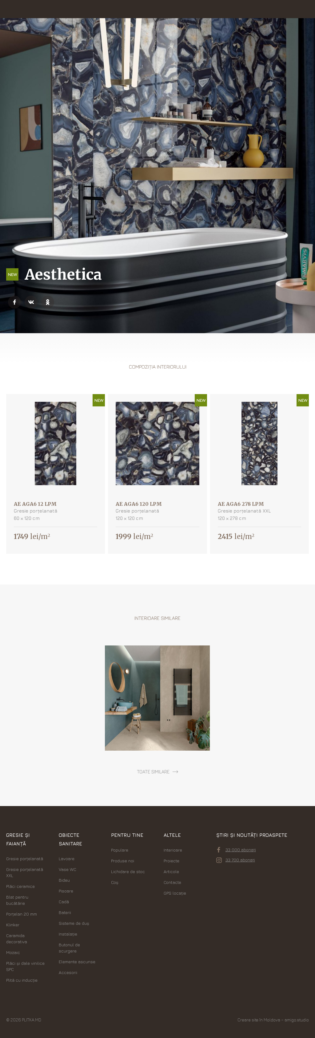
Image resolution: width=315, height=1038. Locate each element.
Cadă (64, 901)
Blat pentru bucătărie (17, 900)
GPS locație (175, 893)
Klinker (12, 924)
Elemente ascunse (77, 961)
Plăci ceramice (20, 886)
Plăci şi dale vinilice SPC (25, 966)
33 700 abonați (240, 859)
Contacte (172, 882)
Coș (114, 882)
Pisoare (66, 890)
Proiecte (171, 860)
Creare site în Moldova (258, 1019)
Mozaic (13, 952)
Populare (119, 849)
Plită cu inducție (22, 980)
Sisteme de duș (74, 923)
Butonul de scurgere (69, 947)
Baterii (65, 912)
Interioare (173, 849)
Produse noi (122, 860)
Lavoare (66, 858)
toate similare (153, 771)
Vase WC (67, 869)
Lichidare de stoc (128, 871)
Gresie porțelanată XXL (24, 872)
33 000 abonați (240, 849)
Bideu (64, 880)
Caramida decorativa (16, 938)
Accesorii (68, 972)
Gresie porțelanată (24, 858)
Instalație (68, 933)
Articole (171, 871)
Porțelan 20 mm (21, 913)
